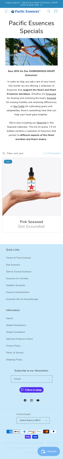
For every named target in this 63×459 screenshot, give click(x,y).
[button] (6, 11)
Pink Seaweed (31, 222)
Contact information (32, 452)
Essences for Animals (17, 278)
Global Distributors (16, 325)
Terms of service (32, 448)
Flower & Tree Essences (18, 257)
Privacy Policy (13, 345)
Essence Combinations (17, 292)
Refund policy (53, 443)
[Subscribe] (48, 379)
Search (9, 318)
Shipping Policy (14, 359)
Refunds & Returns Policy (19, 338)
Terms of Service (14, 352)
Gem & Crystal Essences (18, 271)
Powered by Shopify (35, 443)
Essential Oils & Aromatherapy (22, 299)
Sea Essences (13, 264)
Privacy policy (16, 448)
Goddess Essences (15, 285)
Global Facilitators (15, 332)
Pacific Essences (19, 443)
